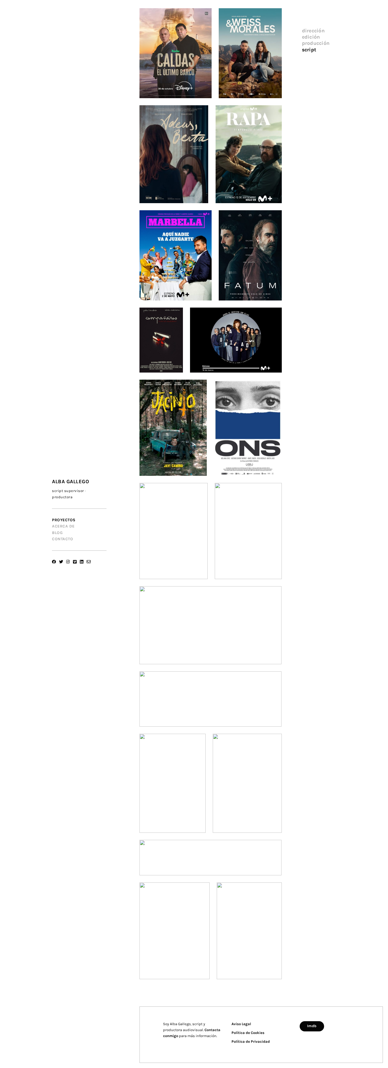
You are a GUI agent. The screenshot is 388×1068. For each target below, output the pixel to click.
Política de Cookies (247, 1033)
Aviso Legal (241, 1024)
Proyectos (64, 520)
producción (316, 43)
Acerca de (63, 526)
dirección (313, 31)
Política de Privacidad (250, 1041)
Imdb (312, 1026)
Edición (311, 37)
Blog (57, 532)
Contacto (62, 539)
